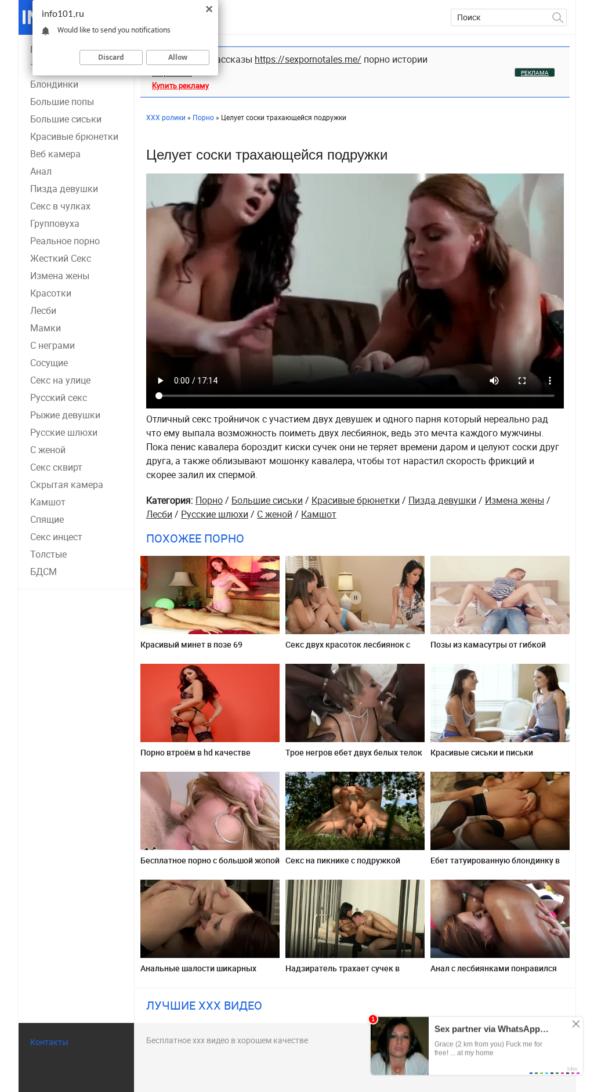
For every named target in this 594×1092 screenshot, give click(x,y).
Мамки (45, 327)
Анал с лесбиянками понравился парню (493, 973)
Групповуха (54, 223)
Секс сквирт (56, 467)
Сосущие (49, 362)
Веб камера (55, 153)
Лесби (43, 310)
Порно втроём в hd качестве (195, 752)
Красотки (50, 293)
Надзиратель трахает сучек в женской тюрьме (342, 973)
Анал (41, 171)
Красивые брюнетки (74, 136)
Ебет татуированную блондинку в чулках (495, 865)
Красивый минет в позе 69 (191, 644)
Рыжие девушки (65, 414)
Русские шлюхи (63, 432)
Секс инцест (56, 536)
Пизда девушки (64, 188)
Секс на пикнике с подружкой (342, 860)
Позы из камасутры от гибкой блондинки (488, 649)
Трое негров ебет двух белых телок (353, 752)
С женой (48, 449)
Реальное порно (65, 240)
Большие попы (62, 101)
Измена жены (59, 275)
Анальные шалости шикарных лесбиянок (198, 973)
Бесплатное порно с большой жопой (210, 860)
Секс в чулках (60, 206)
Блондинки (54, 84)
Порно (209, 500)
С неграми (52, 345)
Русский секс (58, 397)
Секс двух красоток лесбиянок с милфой (347, 649)
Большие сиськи (66, 119)
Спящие (47, 519)
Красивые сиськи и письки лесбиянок (481, 757)
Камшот (48, 502)
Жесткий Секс (60, 258)
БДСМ (43, 571)
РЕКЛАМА (535, 72)
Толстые (48, 554)
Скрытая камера (66, 484)
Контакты (49, 1041)
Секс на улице (60, 380)
